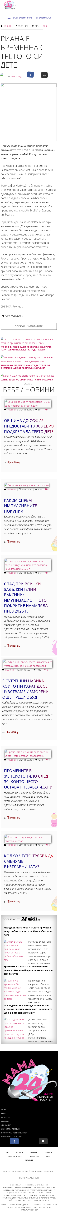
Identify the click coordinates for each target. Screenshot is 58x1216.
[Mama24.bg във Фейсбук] (14, 1141)
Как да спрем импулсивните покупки (20, 506)
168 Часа (33, 1152)
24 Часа (19, 1152)
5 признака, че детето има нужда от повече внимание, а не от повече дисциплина (25, 366)
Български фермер (14, 1156)
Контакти (5, 1117)
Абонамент (6, 1125)
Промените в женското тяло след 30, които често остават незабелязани (28, 779)
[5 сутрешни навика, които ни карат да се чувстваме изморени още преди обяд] (27, 665)
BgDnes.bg (34, 1156)
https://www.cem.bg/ (29, 1210)
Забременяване (22, 17)
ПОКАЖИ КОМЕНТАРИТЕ (29, 326)
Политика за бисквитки (11, 1137)
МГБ (7, 1152)
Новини (8, 26)
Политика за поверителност (14, 1133)
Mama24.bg (16, 76)
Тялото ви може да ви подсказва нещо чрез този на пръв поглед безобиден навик (26, 348)
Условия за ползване (10, 1129)
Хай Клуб (48, 1152)
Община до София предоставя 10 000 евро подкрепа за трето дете (29, 426)
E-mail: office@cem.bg (41, 1207)
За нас (4, 1109)
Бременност (43, 17)
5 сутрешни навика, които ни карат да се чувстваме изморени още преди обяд (25, 689)
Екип (3, 1113)
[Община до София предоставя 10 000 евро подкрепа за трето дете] (28, 405)
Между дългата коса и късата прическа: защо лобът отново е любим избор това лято (28, 931)
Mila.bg (49, 1156)
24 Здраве (29, 1160)
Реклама (5, 1121)
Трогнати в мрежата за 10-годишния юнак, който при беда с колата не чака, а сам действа (28, 970)
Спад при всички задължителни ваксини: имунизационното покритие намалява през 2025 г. (26, 597)
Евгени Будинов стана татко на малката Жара (27, 379)
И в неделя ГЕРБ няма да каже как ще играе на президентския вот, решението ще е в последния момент (28, 1009)
